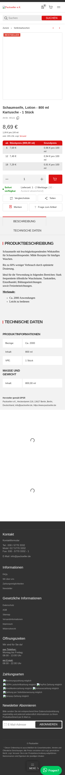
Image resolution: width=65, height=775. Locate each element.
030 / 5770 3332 (16, 545)
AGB (5, 610)
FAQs (5, 574)
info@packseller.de (21, 556)
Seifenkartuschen (22, 28)
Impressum (8, 624)
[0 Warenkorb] (50, 7)
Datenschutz (8, 605)
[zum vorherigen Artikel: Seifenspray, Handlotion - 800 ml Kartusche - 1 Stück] (53, 28)
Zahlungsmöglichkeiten (13, 584)
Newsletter (7, 588)
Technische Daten (27, 230)
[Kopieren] (18, 118)
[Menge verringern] (7, 179)
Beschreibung (24, 221)
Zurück (6, 28)
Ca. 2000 (30, 343)
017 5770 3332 (18, 548)
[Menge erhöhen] (41, 179)
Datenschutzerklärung (49, 711)
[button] (59, 520)
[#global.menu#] (58, 7)
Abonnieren (49, 724)
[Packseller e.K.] (12, 7)
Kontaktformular (11, 540)
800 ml (28, 351)
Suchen (52, 18)
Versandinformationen (13, 619)
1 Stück (29, 360)
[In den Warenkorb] (55, 179)
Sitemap (6, 614)
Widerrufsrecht (9, 629)
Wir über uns (8, 579)
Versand (23, 136)
